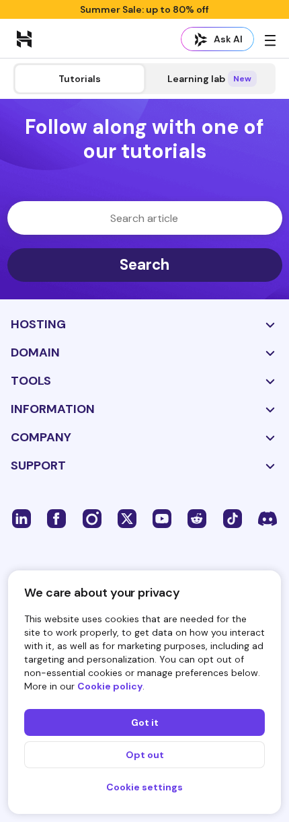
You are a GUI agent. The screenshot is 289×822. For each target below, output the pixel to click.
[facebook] (56, 518)
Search (144, 264)
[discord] (267, 518)
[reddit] (197, 518)
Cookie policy (109, 686)
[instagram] (92, 518)
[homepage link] (24, 38)
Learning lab (209, 79)
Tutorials (79, 79)
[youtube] (162, 518)
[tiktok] (232, 518)
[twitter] (127, 518)
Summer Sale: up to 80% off (144, 9)
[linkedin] (21, 518)
